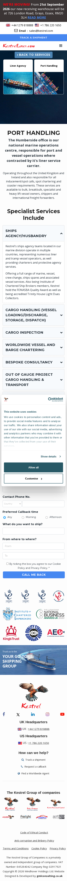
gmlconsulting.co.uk (50, 876)
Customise (31, 478)
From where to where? (19, 539)
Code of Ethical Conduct (34, 832)
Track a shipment (34, 37)
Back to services (34, 54)
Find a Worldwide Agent (35, 773)
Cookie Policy (39, 848)
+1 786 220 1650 (50, 25)
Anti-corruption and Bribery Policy (34, 840)
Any (9, 517)
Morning (31, 517)
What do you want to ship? (22, 524)
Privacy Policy (58, 848)
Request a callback (35, 766)
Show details (48, 456)
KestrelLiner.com (19, 45)
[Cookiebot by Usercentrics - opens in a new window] (48, 399)
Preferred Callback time (20, 511)
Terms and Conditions (16, 848)
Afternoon (55, 517)
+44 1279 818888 (22, 25)
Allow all (33, 467)
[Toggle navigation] (60, 45)
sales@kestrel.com (41, 31)
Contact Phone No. (16, 496)
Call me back (34, 574)
